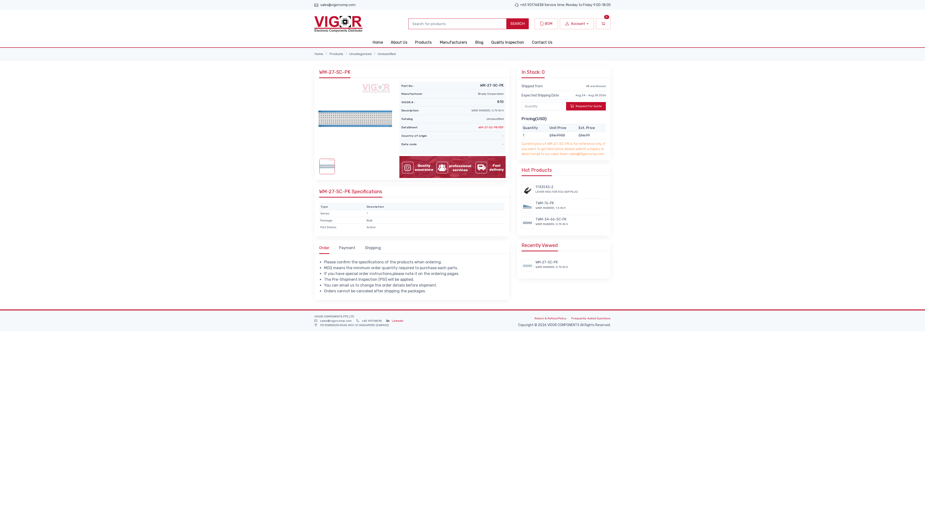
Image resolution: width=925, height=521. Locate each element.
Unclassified (387, 54)
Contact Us (542, 42)
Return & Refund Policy (551, 318)
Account (578, 23)
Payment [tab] (347, 248)
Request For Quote (589, 106)
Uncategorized (360, 54)
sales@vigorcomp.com (338, 5)
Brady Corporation (491, 94)
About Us (399, 42)
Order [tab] (324, 248)
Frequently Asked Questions (591, 318)
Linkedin (397, 320)
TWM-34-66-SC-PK (551, 219)
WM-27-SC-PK (546, 262)
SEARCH (517, 23)
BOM (548, 23)
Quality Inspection (507, 42)
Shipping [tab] (373, 248)
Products (423, 42)
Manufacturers (453, 42)
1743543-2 (544, 187)
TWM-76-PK (544, 203)
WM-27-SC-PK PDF (491, 127)
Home (378, 42)
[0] (603, 23)
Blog (479, 42)
